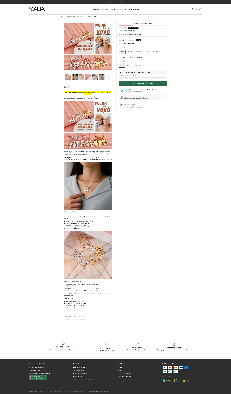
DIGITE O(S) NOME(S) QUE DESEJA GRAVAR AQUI (135, 72)
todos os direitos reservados (140, 98)
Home (63, 17)
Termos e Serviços (78, 370)
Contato (120, 367)
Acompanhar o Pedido (124, 382)
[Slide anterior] (65, 46)
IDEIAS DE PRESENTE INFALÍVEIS (75, 17)
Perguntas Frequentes (124, 376)
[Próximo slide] (111, 46)
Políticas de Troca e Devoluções (82, 379)
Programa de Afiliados (124, 379)
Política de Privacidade (80, 373)
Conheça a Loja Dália (79, 367)
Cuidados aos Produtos (124, 373)
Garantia (120, 370)
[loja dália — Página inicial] (37, 9)
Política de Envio (78, 376)
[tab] (68, 77)
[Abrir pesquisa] (192, 9)
